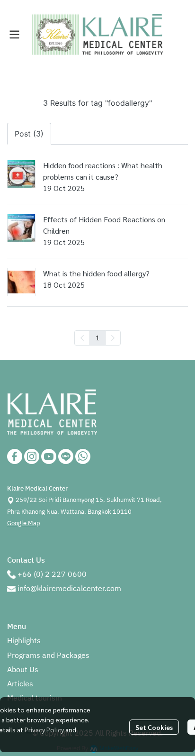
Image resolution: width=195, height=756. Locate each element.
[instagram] (31, 456)
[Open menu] (14, 34)
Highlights (24, 641)
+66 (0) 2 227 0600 (52, 574)
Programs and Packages (48, 655)
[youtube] (48, 456)
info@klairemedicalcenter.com (69, 589)
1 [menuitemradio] (97, 337)
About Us (22, 670)
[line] (65, 456)
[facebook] (14, 456)
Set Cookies (154, 727)
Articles (20, 684)
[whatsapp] (82, 456)
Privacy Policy (44, 729)
